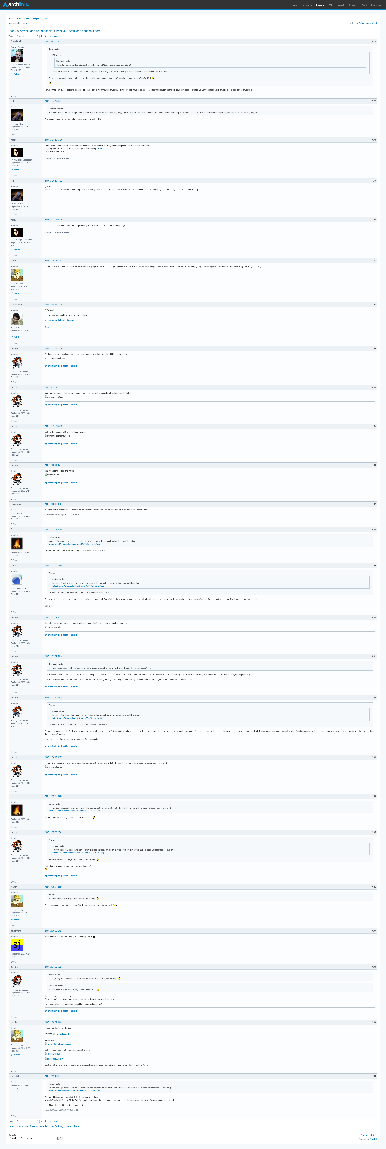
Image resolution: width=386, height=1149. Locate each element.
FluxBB (373, 1139)
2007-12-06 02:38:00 (53, 887)
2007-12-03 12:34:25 (53, 697)
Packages (307, 5)
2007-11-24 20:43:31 (53, 181)
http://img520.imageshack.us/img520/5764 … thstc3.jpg (74, 811)
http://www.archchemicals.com (59, 320)
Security (353, 5)
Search (27, 19)
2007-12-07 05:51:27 (53, 967)
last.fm (65, 366)
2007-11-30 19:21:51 (53, 387)
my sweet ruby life (52, 366)
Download (376, 5)
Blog (47, 327)
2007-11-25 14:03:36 (53, 220)
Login (45, 19)
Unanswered (371, 23)
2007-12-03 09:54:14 (53, 656)
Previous (20, 36)
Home (294, 5)
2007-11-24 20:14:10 (53, 140)
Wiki (331, 5)
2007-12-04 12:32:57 (53, 757)
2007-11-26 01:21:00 (53, 304)
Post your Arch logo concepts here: (78, 30)
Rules (18, 19)
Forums (320, 5)
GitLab (341, 5)
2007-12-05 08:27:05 (53, 832)
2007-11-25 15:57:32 (53, 261)
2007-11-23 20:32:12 (53, 41)
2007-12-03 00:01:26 (53, 504)
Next (56, 36)
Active (361, 23)
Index (11, 19)
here (100, 148)
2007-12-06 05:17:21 (53, 931)
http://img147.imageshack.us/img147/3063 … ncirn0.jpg (74, 544)
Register (37, 19)
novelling (74, 366)
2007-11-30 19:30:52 (53, 426)
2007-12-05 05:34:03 (53, 796)
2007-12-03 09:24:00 (53, 565)
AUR (364, 5)
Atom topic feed (370, 1135)
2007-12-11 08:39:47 (53, 1076)
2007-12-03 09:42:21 (53, 617)
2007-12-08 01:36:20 (53, 1022)
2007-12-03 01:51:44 (53, 529)
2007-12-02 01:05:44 (53, 465)
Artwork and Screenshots (36, 30)
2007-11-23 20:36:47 (53, 101)
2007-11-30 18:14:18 (53, 348)
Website (17, 74)
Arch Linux (16, 5)
